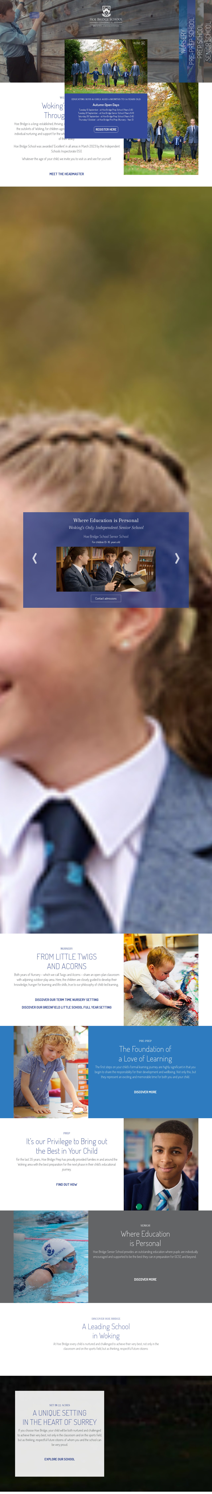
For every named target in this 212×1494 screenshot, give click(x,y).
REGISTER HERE (106, 129)
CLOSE (139, 43)
